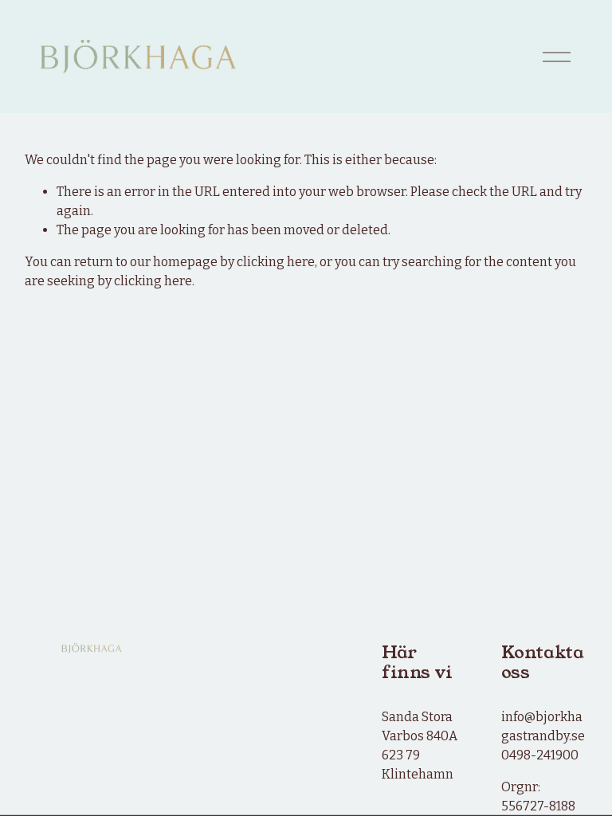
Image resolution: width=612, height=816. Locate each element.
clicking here (276, 261)
